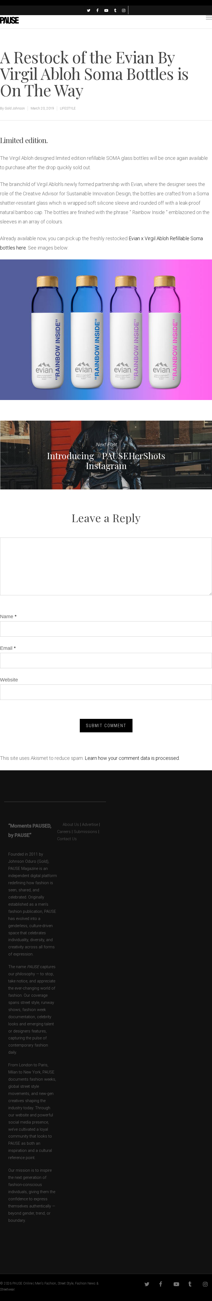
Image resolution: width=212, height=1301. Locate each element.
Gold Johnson (15, 108)
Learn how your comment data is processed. (132, 758)
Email (8, 648)
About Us (68, 824)
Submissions (85, 831)
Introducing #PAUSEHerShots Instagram (106, 455)
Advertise (90, 824)
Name (8, 616)
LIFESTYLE (68, 108)
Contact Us (67, 839)
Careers (64, 831)
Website (9, 680)
